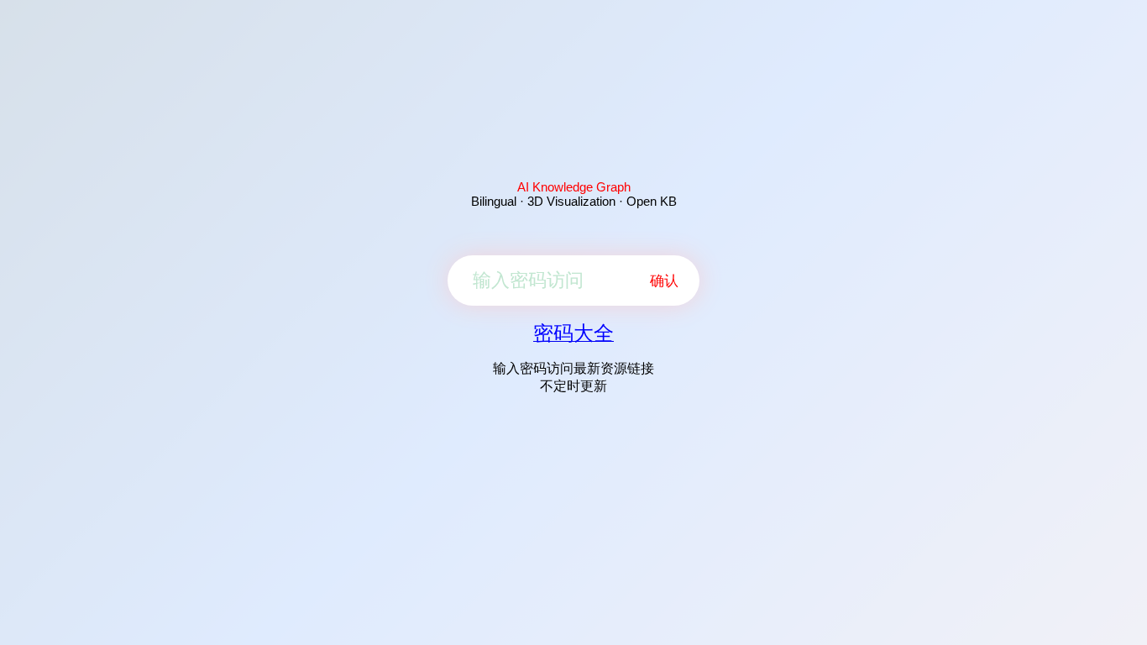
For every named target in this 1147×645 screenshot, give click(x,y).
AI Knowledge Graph (574, 187)
